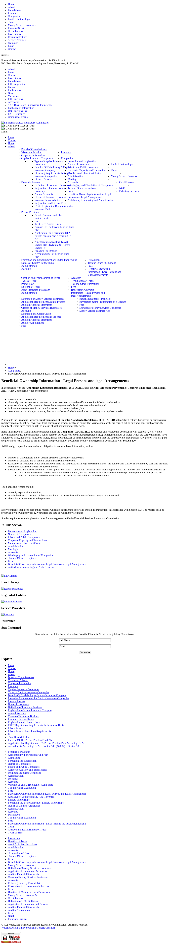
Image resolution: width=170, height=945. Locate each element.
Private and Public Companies (24, 537)
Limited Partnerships (19, 19)
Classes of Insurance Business (23, 716)
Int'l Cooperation (17, 84)
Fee (10, 734)
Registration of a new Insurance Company (30, 710)
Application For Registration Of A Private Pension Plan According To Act (46, 743)
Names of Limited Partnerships (24, 805)
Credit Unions (15, 31)
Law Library (14, 34)
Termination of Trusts (19, 853)
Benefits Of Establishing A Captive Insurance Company (37, 695)
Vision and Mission (18, 680)
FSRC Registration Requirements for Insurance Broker (36, 725)
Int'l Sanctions (15, 99)
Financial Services (17, 28)
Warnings (13, 43)
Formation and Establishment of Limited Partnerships (36, 802)
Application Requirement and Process (27, 904)
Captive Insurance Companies (23, 689)
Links (11, 46)
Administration (16, 546)
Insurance (13, 13)
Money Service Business (21, 865)
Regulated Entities (17, 37)
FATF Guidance (16, 114)
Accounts (13, 552)
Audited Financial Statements (23, 874)
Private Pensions (16, 728)
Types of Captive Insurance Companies (28, 692)
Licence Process (16, 701)
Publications (14, 90)
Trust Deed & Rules (18, 737)
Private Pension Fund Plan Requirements (29, 731)
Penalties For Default (19, 751)
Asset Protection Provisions (22, 844)
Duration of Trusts (17, 841)
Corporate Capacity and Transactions (27, 540)
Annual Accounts (17, 713)
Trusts (11, 22)
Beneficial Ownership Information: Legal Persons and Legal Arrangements (47, 793)
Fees (10, 561)
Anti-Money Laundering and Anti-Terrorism (31, 567)
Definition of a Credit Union (23, 901)
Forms (11, 87)
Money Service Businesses (22, 25)
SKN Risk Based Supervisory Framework (30, 105)
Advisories (13, 102)
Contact (12, 49)
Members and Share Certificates (24, 543)
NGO (11, 916)
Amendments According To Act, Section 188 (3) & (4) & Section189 (44, 746)
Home (11, 4)
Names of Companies (19, 534)
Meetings (13, 549)
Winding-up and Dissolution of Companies (30, 555)
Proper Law (14, 838)
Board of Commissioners (21, 677)
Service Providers (17, 40)
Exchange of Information (21, 108)
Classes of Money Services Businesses (28, 877)
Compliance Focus (18, 117)
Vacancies (13, 96)
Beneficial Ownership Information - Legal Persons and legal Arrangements (47, 564)
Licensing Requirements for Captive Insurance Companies (38, 698)
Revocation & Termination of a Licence (28, 886)
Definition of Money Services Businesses (29, 868)
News (11, 93)
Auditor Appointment (19, 910)
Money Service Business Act (23, 895)
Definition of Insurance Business (25, 707)
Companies (14, 16)
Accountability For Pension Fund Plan (28, 754)
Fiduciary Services (17, 919)
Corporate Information (19, 683)
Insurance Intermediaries (21, 719)
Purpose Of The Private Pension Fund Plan (30, 740)
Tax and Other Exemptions (22, 558)
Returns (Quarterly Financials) (24, 883)
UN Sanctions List (17, 111)
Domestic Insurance (18, 704)
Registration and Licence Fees (24, 722)
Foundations (14, 10)
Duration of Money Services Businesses (29, 892)
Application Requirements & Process (27, 871)
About (11, 7)
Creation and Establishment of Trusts (27, 829)
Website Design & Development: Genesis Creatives (28, 927)
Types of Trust (15, 832)
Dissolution (14, 814)
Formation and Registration (22, 531)
